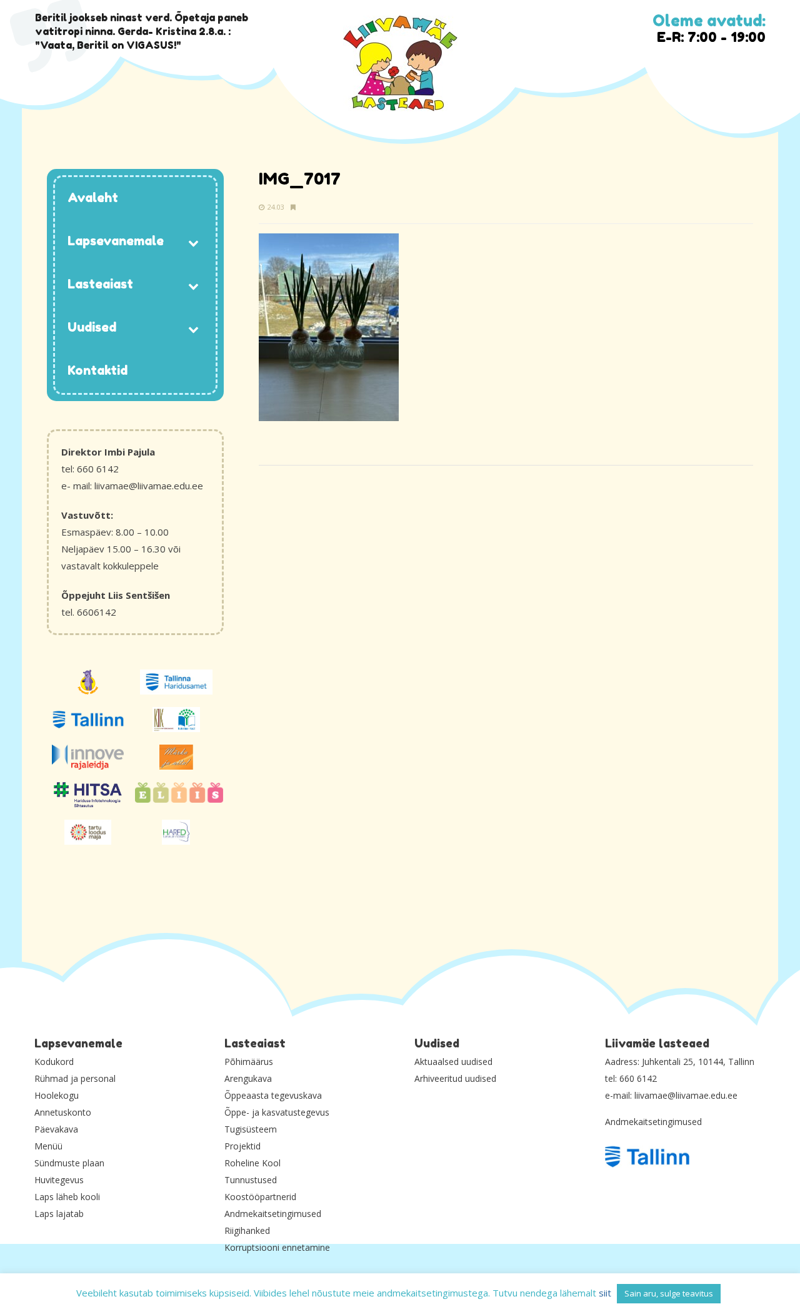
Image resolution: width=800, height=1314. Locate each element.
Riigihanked (247, 1230)
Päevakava (56, 1129)
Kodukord (54, 1061)
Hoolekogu (56, 1095)
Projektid (242, 1146)
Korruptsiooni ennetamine (277, 1247)
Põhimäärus (248, 1061)
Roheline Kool (252, 1163)
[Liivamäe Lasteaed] (400, 63)
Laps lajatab (59, 1214)
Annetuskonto (62, 1112)
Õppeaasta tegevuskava (273, 1095)
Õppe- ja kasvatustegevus (276, 1112)
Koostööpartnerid (260, 1197)
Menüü (48, 1146)
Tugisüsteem (250, 1129)
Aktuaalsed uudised (453, 1061)
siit (605, 1292)
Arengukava (248, 1078)
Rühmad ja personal (75, 1078)
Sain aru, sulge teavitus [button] (668, 1293)
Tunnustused (250, 1180)
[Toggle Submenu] (194, 241)
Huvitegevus (59, 1180)
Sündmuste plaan (69, 1163)
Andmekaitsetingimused (272, 1214)
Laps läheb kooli (67, 1197)
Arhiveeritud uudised (455, 1078)
